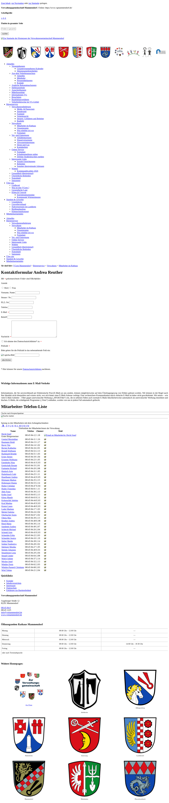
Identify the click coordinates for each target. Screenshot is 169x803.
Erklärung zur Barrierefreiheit (18, 590)
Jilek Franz (6, 492)
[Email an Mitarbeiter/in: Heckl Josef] (60, 435)
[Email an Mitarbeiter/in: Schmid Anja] (45, 532)
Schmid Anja (6, 532)
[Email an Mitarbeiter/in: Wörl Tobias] (45, 570)
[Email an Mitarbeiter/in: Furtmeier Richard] (45, 468)
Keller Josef (6, 494)
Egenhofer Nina (8, 462)
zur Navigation (17, 3)
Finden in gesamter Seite (12, 23)
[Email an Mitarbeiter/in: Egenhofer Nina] (45, 462)
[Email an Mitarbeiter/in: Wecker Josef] (45, 561)
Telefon (4, 307)
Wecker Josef (7, 561)
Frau (14, 288)
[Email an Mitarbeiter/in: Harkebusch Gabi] (45, 474)
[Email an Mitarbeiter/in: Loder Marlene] (45, 509)
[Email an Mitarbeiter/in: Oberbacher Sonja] (45, 515)
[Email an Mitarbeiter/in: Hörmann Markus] (45, 480)
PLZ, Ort (5, 302)
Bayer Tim (5, 445)
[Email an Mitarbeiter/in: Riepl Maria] (45, 524)
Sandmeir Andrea (8, 526)
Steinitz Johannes (8, 550)
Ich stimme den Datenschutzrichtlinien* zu (22, 341)
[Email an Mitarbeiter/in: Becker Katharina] (45, 448)
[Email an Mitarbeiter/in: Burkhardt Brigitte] (45, 454)
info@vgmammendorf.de (11, 612)
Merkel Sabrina (7, 512)
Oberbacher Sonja (9, 515)
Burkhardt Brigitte (9, 454)
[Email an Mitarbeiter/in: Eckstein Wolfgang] (45, 460)
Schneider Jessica (8, 538)
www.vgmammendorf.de (11, 615)
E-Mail (4, 312)
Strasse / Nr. (6, 297)
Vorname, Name (8, 292)
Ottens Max (6, 518)
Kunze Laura (6, 506)
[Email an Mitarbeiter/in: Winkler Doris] (45, 564)
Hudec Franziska (8, 489)
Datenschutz (11, 588)
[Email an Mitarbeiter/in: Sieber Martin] (45, 541)
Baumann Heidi (8, 442)
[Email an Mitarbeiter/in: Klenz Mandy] (45, 497)
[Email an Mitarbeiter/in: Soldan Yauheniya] (45, 544)
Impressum (10, 585)
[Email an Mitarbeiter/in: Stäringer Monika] (45, 547)
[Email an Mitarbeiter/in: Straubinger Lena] (45, 553)
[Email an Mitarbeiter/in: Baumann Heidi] (45, 442)
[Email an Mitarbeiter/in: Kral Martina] (45, 503)
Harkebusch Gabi (8, 474)
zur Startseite (34, 3)
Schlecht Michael (8, 529)
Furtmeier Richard (9, 468)
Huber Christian (8, 486)
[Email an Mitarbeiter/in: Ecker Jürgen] (45, 457)
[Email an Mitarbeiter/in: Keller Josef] (45, 494)
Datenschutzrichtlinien (32, 369)
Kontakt (9, 581)
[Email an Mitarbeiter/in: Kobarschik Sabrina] (45, 500)
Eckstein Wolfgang (9, 460)
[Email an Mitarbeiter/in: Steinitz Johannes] (45, 550)
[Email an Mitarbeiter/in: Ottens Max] (45, 518)
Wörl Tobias (6, 570)
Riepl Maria (6, 524)
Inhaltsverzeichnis (13, 583)
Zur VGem (29, 705)
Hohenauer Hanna (9, 483)
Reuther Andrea (8, 521)
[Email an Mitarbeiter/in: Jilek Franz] (45, 492)
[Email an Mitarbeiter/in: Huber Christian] (45, 486)
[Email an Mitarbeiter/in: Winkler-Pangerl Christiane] (45, 567)
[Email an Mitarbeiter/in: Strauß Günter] (45, 556)
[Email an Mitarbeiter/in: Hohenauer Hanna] (45, 483)
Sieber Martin (7, 541)
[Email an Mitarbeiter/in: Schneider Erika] (45, 535)
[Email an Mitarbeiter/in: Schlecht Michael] (45, 529)
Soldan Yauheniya (9, 544)
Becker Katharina (8, 448)
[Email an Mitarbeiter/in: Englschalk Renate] (45, 465)
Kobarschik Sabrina (9, 500)
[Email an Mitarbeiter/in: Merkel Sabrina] (45, 512)
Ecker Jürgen (6, 457)
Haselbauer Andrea (9, 477)
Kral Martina (6, 503)
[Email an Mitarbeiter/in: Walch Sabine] (45, 558)
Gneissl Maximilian (9, 439)
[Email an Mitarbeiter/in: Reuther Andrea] (45, 521)
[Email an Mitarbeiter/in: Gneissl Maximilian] (45, 439)
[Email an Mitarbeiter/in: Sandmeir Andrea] (45, 526)
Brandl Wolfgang (8, 451)
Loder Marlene (7, 509)
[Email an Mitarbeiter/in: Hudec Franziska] (45, 489)
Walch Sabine (7, 558)
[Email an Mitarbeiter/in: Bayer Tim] (45, 445)
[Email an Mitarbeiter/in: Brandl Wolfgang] (45, 451)
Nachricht (5, 336)
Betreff (4, 317)
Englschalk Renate (9, 465)
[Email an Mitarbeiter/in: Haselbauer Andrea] (45, 477)
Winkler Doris (7, 564)
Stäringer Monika (8, 547)
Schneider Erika (8, 535)
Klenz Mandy (7, 497)
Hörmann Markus (8, 480)
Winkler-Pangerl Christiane (12, 567)
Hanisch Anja (7, 471)
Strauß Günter (7, 556)
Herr (6, 288)
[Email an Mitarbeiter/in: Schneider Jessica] (45, 538)
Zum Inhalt (5, 3)
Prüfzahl (5, 346)
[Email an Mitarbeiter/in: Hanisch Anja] (45, 471)
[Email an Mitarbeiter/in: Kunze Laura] (45, 506)
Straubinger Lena (8, 553)
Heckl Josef (6, 434)
